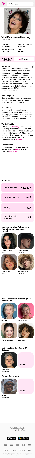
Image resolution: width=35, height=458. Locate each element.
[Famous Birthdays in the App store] (11, 438)
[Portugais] (17, 445)
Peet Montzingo (14, 127)
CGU (29, 450)
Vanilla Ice (13, 152)
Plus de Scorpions (10, 376)
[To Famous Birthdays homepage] (3, 4)
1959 (13, 46)
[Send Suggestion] (33, 67)
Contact (14, 450)
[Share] (6, 10)
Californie (5, 51)
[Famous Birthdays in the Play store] (23, 438)
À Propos (6, 450)
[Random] (28, 10)
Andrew (19, 139)
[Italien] (23, 445)
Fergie (17, 149)
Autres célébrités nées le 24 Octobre (14, 349)
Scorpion (21, 46)
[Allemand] (29, 445)
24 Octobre (5, 46)
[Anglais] (5, 445)
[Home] (17, 428)
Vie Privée (22, 450)
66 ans (21, 51)
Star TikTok (5, 40)
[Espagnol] (11, 445)
